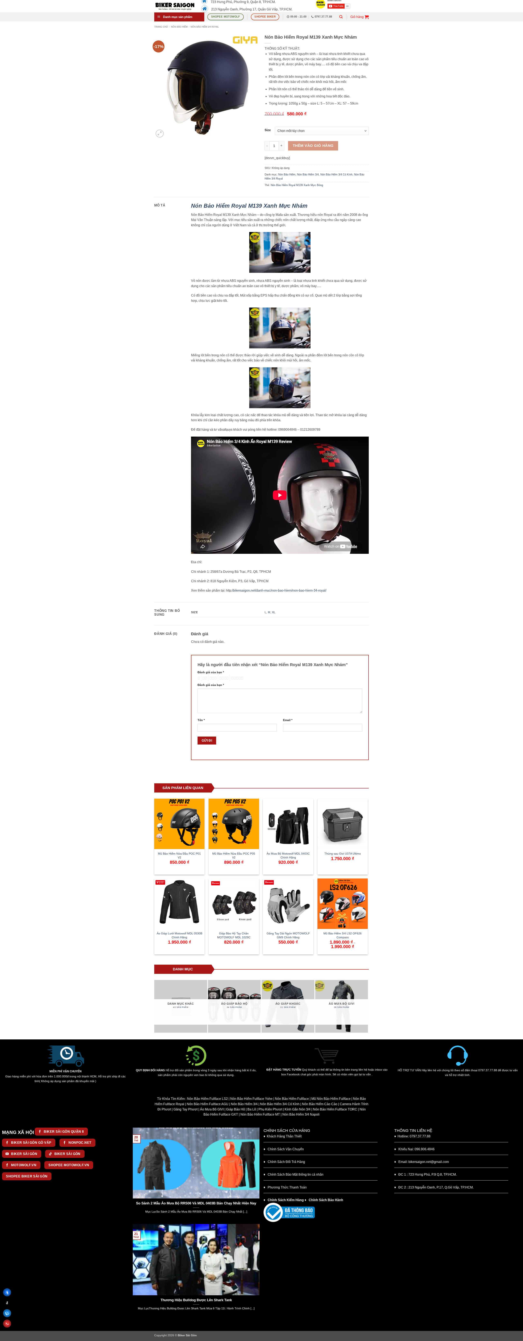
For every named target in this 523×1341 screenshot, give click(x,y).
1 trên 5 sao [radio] (198, 678)
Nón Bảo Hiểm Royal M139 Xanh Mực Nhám (249, 206)
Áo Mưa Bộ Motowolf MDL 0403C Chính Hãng (288, 855)
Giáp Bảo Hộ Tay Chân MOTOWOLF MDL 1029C (233, 935)
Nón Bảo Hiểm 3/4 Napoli (301, 1114)
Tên (201, 720)
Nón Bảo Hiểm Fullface (292, 1098)
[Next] (366, 1006)
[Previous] (156, 1006)
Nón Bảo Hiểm (179, 27)
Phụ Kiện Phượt (270, 1109)
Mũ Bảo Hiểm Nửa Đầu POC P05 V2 (233, 855)
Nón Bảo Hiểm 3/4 (308, 174)
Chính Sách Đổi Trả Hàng (286, 1162)
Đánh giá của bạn (211, 672)
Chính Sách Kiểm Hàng (286, 1200)
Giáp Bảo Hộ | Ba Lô (241, 1109)
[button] (341, 17)
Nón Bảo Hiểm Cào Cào (319, 1104)
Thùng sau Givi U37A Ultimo (342, 853)
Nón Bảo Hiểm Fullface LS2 (207, 1098)
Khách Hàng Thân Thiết (283, 1136)
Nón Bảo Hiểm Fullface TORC (335, 1109)
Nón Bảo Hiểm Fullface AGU (207, 1104)
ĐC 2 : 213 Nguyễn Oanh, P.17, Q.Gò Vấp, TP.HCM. (434, 1187)
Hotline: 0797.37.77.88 (412, 1136)
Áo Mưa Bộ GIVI (212, 1109)
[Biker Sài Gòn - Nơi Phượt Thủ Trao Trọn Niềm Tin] (174, 6)
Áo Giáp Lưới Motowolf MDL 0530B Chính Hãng (179, 935)
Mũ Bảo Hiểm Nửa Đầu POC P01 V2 (179, 855)
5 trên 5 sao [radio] (236, 678)
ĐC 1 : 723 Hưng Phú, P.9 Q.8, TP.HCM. (425, 1174)
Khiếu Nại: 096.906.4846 (414, 1149)
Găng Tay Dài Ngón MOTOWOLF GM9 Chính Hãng (288, 935)
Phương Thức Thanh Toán (287, 1187)
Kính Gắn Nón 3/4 (298, 1109)
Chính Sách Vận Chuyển (284, 1149)
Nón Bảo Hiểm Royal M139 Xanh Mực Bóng (297, 185)
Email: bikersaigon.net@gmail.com (421, 1162)
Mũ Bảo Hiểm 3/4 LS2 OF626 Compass (342, 935)
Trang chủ (161, 27)
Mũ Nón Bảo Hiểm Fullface (331, 1098)
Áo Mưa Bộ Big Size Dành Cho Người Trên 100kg (207, 1300)
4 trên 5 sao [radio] (223, 678)
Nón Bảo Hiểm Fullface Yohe (251, 1098)
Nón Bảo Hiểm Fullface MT (260, 1114)
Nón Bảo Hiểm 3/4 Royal (205, 27)
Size (268, 130)
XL (273, 612)
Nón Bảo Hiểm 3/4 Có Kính (336, 174)
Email (287, 720)
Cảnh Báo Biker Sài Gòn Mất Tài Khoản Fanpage (197, 1132)
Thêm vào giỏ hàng (313, 146)
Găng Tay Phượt (185, 1109)
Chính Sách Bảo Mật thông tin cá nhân (293, 1174)
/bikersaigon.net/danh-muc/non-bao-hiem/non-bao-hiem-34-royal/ (279, 590)
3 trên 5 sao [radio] (212, 678)
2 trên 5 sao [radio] (204, 678)
